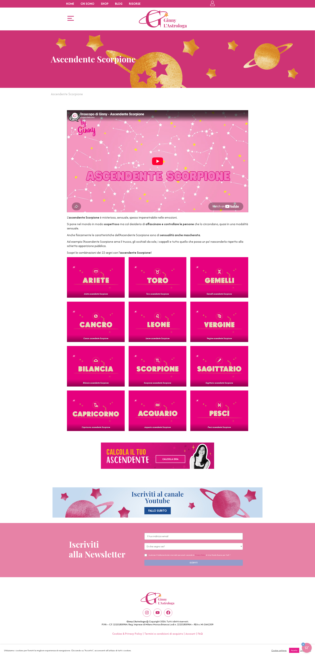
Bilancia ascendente (96, 382)
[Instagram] (147, 613)
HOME (70, 3)
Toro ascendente (157, 293)
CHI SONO (87, 3)
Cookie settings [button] (279, 650)
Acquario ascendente (157, 427)
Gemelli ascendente (219, 293)
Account (190, 634)
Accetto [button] (294, 650)
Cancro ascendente (95, 338)
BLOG (118, 3)
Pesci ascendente (219, 427)
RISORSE (134, 3)
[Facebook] (168, 613)
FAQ (200, 634)
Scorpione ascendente (157, 382)
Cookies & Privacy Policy (127, 634)
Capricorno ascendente (96, 427)
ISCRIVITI (194, 562)
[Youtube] (157, 613)
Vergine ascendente (219, 338)
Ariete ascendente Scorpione (96, 293)
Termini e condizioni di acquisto (163, 634)
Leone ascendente (157, 338)
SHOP (104, 3)
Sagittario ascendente (219, 382)
